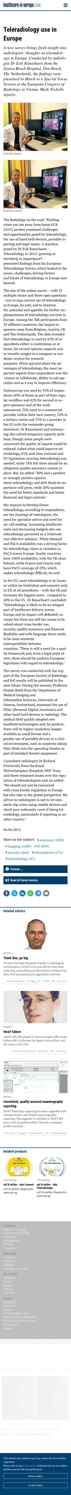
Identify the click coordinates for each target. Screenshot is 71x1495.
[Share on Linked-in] (22, 893)
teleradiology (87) (21, 858)
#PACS (46, 981)
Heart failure (12, 1032)
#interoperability (36, 1133)
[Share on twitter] (14, 893)
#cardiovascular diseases (24, 1051)
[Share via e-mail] (46, 893)
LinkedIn (8, 1289)
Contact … (16, 869)
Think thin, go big (15, 958)
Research (9, 1248)
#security (62, 981)
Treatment (9, 1237)
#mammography (59, 1133)
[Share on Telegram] (38, 893)
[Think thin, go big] (35, 933)
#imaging (31, 981)
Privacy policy (11, 1324)
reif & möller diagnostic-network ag (18, 1191)
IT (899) (43, 846)
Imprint (7, 1328)
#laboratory (61, 1051)
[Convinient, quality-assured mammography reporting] (35, 1077)
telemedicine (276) (48, 852)
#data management (16, 981)
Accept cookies (35, 1485)
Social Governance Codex (19, 1321)
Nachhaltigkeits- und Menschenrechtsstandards (19, 1315)
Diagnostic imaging (14, 1229)
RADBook (9, 1261)
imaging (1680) (19, 846)
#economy (43, 1051)
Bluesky (8, 1285)
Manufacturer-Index (15, 1269)
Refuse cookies (35, 1476)
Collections (10, 1257)
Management (11, 1240)
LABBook (8, 1265)
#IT (39, 981)
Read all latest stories (23, 880)
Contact (8, 1309)
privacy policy (29, 1465)
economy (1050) (51, 840)
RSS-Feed (9, 1293)
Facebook (9, 1278)
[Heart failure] (35, 1007)
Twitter (7, 1281)
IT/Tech (7, 1244)
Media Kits (9, 1302)
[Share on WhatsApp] (30, 893)
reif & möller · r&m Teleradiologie (47, 1186)
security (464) (18, 852)
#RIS (53, 981)
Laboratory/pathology (16, 1233)
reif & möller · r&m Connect (18, 1184)
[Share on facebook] (6, 893)
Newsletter (10, 1306)
